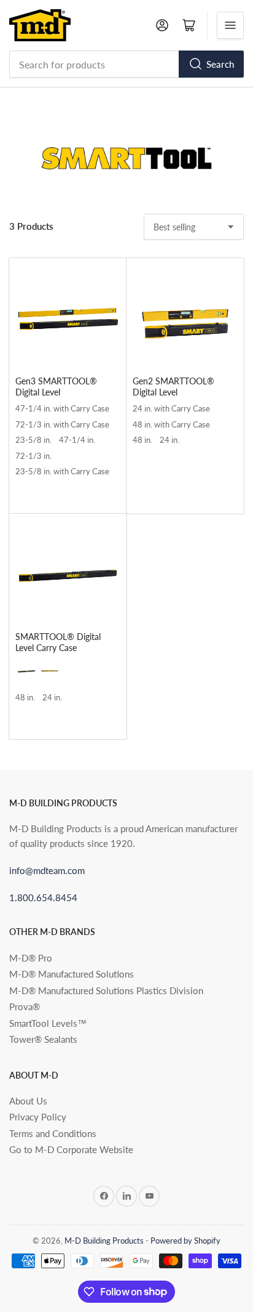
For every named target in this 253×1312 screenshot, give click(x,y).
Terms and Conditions (52, 1133)
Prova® (24, 1006)
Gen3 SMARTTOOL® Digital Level (56, 386)
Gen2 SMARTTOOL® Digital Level (173, 386)
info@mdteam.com (47, 870)
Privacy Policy (37, 1116)
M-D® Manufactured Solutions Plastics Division (106, 990)
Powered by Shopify (185, 1240)
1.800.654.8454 (43, 897)
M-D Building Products (104, 1240)
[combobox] (126, 64)
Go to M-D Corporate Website (71, 1149)
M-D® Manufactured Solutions (71, 973)
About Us (28, 1100)
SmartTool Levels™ (48, 1023)
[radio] (62, 411)
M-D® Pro (30, 957)
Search (220, 64)
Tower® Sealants (43, 1039)
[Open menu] (230, 25)
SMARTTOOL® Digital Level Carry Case (58, 642)
